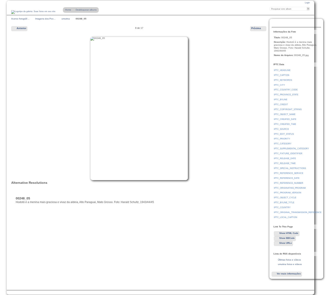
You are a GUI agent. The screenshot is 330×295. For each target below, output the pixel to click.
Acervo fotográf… (20, 18)
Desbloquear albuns (86, 10)
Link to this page (276, 23)
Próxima (256, 28)
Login (307, 3)
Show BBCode (287, 238)
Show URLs (285, 243)
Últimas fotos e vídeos (289, 260)
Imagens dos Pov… (45, 18)
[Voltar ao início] (33, 12)
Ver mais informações (289, 273)
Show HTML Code (288, 233)
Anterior (21, 28)
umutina (66, 18)
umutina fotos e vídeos (290, 264)
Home (68, 10)
